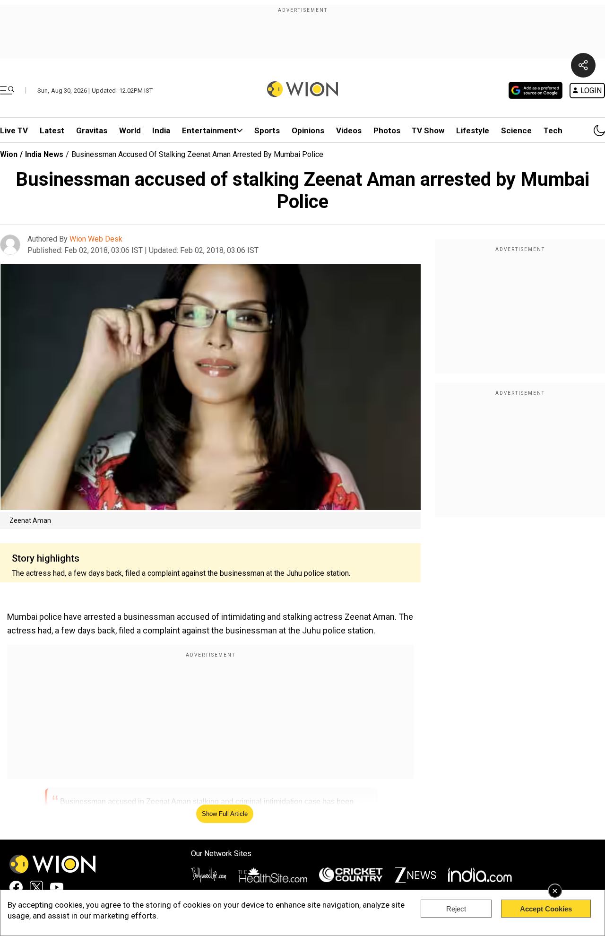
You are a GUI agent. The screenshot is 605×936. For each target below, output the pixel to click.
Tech (553, 130)
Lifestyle (472, 130)
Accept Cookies (546, 909)
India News (44, 154)
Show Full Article (225, 813)
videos (349, 130)
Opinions (308, 130)
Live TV (14, 130)
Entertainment (209, 130)
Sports (267, 130)
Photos (386, 130)
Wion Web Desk (95, 238)
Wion (8, 154)
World (130, 130)
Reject (456, 909)
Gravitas (91, 130)
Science (516, 130)
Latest (52, 130)
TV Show (428, 130)
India (161, 130)
